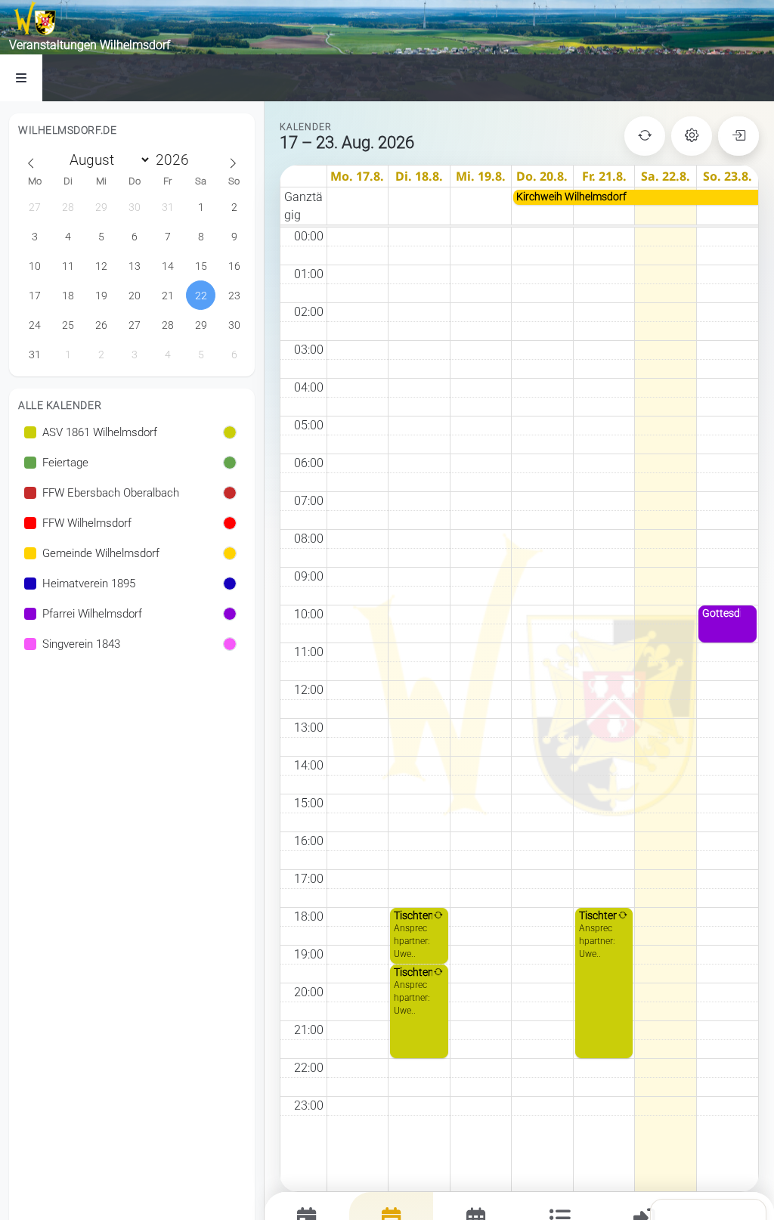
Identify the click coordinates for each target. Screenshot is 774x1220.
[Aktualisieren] (644, 136)
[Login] (738, 136)
